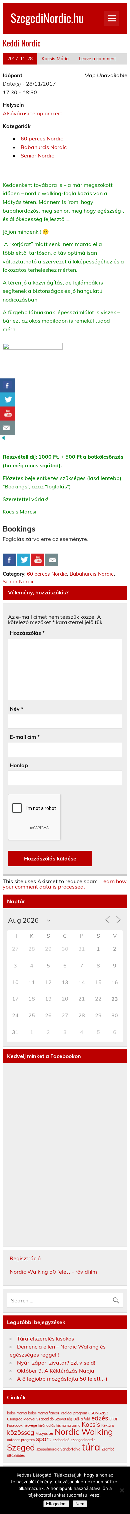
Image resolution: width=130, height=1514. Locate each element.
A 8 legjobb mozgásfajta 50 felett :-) (62, 1378)
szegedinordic (47, 1449)
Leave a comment (97, 58)
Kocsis (91, 1424)
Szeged (21, 1447)
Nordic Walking (84, 1431)
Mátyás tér (44, 1433)
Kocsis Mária (55, 58)
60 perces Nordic (42, 138)
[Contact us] (51, 560)
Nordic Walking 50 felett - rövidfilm (53, 1271)
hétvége (30, 1425)
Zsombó (108, 1449)
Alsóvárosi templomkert (32, 113)
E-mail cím (25, 736)
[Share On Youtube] (37, 560)
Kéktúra (107, 1425)
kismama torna (68, 1425)
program (28, 1439)
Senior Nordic (37, 155)
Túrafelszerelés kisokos (45, 1338)
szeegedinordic (83, 1439)
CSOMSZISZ (98, 1413)
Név (16, 708)
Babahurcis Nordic (44, 147)
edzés (99, 1418)
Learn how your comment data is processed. (65, 884)
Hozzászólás (27, 632)
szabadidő (61, 1439)
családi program (74, 1413)
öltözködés (16, 1455)
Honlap (19, 765)
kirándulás (46, 1425)
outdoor (13, 1439)
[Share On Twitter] (23, 560)
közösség (20, 1432)
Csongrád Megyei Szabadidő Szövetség (39, 1419)
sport (43, 1439)
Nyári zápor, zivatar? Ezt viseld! (56, 1362)
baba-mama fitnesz (44, 1413)
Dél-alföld (81, 1419)
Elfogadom (56, 1503)
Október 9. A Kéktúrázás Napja (55, 1370)
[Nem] (121, 1490)
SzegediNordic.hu (47, 17)
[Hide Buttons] (3, 439)
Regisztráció (25, 1258)
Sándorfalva (70, 1449)
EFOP (113, 1419)
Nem (79, 1503)
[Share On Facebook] (9, 560)
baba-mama (17, 1413)
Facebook (14, 1425)
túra (91, 1447)
